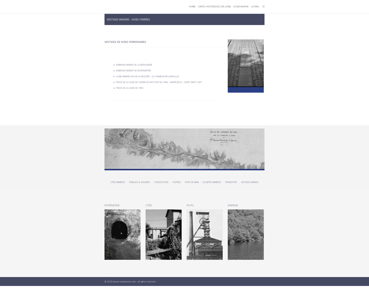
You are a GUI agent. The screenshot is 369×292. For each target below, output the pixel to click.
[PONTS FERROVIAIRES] (246, 66)
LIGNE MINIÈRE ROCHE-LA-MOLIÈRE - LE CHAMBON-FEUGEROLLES (147, 76)
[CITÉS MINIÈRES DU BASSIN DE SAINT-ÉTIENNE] (164, 234)
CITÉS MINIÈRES (118, 182)
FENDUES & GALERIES (139, 182)
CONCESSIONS (161, 182)
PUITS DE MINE (192, 182)
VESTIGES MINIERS (250, 182)
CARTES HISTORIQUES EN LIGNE (214, 6)
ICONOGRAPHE (241, 6)
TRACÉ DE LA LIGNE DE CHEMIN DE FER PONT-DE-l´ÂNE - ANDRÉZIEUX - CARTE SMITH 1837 (159, 82)
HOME (192, 6)
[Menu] (263, 6)
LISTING (255, 6)
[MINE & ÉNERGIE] (246, 234)
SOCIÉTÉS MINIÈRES (211, 182)
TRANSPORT (231, 182)
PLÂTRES (177, 182)
